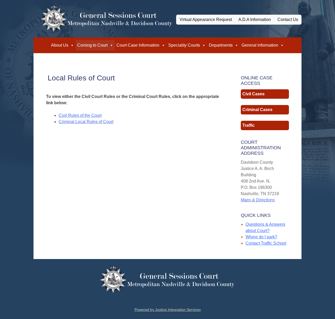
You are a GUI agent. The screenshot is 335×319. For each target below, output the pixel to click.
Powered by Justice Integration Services (168, 309)
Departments (221, 45)
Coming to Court (92, 45)
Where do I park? (261, 237)
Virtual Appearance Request (206, 19)
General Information (260, 45)
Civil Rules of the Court (80, 115)
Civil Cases (253, 94)
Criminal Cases (257, 109)
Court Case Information (137, 45)
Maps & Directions (258, 200)
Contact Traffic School (265, 243)
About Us (59, 45)
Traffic (248, 125)
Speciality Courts (184, 45)
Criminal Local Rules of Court (86, 121)
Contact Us (287, 19)
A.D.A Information (254, 19)
